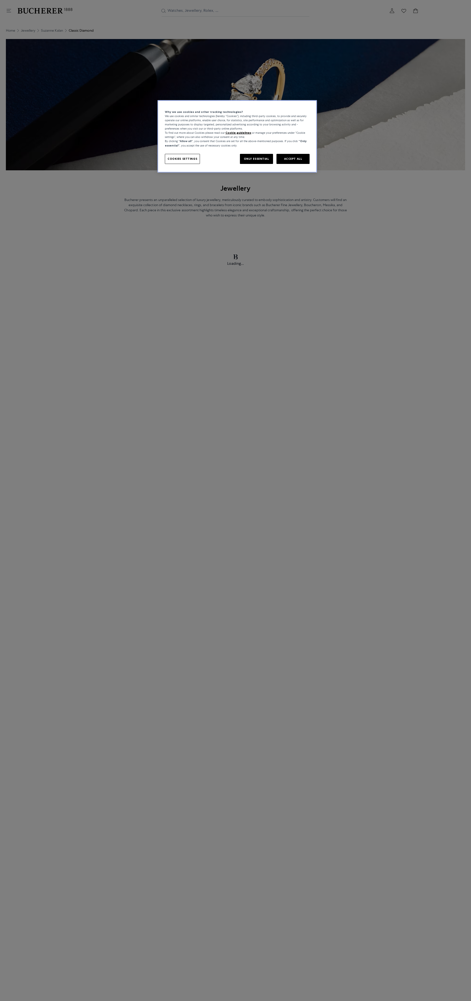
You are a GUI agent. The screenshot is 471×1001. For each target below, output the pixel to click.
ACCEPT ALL (293, 158)
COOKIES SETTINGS (182, 158)
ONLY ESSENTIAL (256, 158)
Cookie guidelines (238, 132)
